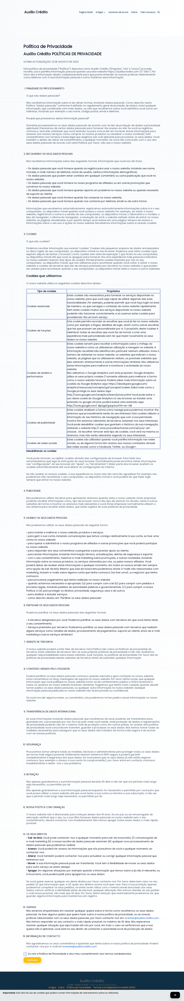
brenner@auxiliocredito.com (142, 918)
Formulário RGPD (126, 987)
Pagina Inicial (86, 12)
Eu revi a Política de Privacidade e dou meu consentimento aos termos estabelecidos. (80, 953)
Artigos (99, 12)
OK (175, 995)
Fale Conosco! (148, 12)
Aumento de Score (118, 12)
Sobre (134, 12)
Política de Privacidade (78, 987)
